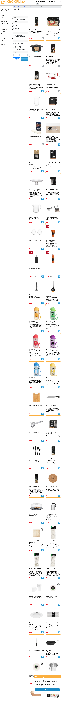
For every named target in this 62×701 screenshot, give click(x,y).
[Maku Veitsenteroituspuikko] (36, 642)
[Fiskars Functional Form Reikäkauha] (53, 286)
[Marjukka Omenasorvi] (53, 76)
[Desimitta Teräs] (53, 667)
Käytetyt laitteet (5, 33)
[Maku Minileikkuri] (53, 128)
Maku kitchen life (19, 27)
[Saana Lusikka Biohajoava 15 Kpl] (36, 560)
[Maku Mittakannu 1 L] (36, 209)
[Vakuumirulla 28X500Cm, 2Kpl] (36, 128)
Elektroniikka (4, 31)
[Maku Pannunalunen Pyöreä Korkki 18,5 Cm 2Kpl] (53, 478)
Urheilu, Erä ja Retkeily (4, 44)
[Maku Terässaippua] (36, 76)
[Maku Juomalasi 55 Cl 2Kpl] (36, 232)
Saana (16, 29)
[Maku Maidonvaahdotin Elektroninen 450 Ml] (53, 450)
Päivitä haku (24, 59)
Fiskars (17, 25)
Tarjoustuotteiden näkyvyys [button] (19, 32)
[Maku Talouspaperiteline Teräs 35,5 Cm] (36, 286)
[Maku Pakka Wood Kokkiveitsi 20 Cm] (53, 397)
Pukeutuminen (4, 21)
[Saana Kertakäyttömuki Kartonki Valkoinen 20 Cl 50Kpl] (36, 588)
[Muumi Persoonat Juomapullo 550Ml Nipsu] (36, 313)
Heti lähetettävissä (19, 43)
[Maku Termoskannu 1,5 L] (53, 506)
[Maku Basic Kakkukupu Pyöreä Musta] (36, 506)
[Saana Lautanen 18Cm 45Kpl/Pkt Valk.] (53, 588)
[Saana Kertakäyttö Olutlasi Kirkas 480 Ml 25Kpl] (36, 101)
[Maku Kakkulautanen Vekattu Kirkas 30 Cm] (36, 181)
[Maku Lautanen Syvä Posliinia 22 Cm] (36, 614)
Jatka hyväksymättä (47, 691)
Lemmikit (3, 38)
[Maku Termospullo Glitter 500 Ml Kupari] (53, 259)
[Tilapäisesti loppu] (43, 38)
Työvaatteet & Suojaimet (4, 18)
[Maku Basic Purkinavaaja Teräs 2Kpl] (36, 154)
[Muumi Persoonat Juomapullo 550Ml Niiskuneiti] (53, 369)
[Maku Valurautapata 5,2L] (36, 48)
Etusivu (15, 6)
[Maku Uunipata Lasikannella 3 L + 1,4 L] (53, 21)
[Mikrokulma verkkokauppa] (13, 2)
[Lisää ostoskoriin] (59, 38)
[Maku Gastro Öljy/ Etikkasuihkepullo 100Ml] (36, 478)
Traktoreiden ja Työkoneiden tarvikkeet (4, 10)
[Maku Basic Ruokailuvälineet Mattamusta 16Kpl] (36, 450)
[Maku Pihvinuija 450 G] (36, 424)
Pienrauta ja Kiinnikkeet (4, 15)
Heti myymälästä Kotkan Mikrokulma (21, 45)
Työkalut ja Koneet (5, 7)
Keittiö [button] (15, 17)
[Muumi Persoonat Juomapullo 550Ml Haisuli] (53, 341)
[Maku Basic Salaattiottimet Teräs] (53, 154)
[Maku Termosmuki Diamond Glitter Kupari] (53, 232)
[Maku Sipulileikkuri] (36, 21)
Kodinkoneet (4, 29)
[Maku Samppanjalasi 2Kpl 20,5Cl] (53, 181)
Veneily (2, 40)
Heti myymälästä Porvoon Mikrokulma (20, 48)
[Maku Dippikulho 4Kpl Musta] (53, 101)
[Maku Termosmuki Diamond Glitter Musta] (36, 259)
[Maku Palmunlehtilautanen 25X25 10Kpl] (36, 532)
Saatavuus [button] (16, 41)
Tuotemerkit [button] (16, 21)
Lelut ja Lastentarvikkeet (5, 26)
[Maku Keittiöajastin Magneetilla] (53, 424)
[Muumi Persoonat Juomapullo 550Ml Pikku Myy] (36, 341)
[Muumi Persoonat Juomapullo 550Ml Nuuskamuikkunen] (53, 313)
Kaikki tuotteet (18, 35)
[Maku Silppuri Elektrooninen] (53, 48)
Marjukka (17, 28)
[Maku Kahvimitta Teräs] (53, 209)
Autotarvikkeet (4, 23)
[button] (12, 18)
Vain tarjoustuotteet (20, 36)
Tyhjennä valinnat (17, 59)
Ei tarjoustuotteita (19, 38)
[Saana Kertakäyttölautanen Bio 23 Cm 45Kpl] (36, 667)
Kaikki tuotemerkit (19, 24)
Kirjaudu (41, 1)
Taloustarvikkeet (33, 6)
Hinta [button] (15, 52)
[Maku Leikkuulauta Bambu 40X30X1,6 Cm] (36, 397)
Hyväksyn (47, 689)
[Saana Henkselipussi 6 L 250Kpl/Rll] (53, 614)
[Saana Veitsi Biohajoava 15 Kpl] (53, 532)
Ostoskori (54, 1)
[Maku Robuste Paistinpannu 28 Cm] (53, 642)
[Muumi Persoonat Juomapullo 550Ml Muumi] (36, 369)
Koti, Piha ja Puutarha (6, 36)
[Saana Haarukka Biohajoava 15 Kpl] (53, 560)
